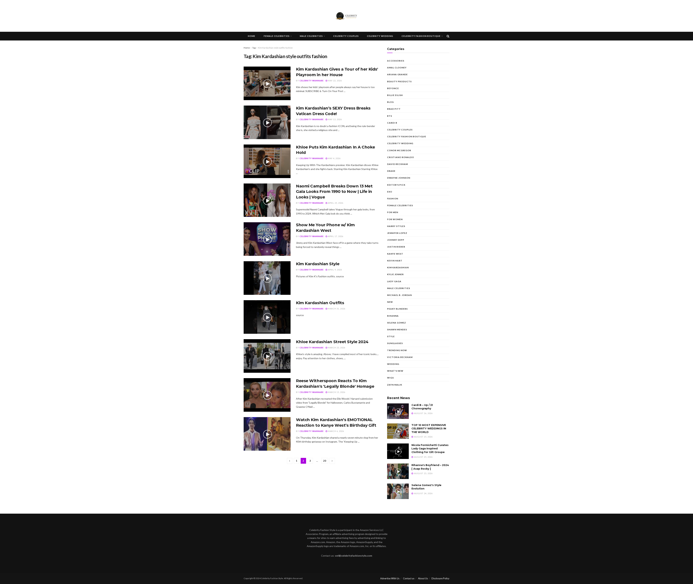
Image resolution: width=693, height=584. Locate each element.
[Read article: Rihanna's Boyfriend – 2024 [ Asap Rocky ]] (398, 471)
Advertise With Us (389, 578)
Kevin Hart (394, 260)
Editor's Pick (396, 184)
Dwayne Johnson (398, 177)
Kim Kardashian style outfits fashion (275, 47)
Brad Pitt (394, 109)
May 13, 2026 (334, 119)
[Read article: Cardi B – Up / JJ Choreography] (398, 411)
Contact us (408, 578)
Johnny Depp (395, 240)
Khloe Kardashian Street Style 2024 (332, 341)
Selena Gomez (396, 322)
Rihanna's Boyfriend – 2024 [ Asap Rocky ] (430, 466)
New (390, 302)
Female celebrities (276, 36)
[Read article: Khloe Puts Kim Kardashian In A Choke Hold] (267, 161)
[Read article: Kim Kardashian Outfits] (267, 317)
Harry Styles (396, 226)
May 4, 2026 (334, 158)
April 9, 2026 (334, 269)
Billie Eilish (395, 95)
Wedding (393, 364)
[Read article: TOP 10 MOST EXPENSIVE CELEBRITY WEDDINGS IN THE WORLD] (398, 431)
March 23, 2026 (336, 347)
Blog (390, 102)
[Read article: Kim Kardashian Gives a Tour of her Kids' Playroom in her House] (267, 83)
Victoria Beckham (400, 357)
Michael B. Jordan (399, 295)
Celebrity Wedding (380, 36)
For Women (395, 219)
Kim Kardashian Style (317, 263)
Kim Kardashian (398, 267)
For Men (392, 212)
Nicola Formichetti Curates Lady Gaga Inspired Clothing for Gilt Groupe (429, 448)
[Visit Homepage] (346, 16)
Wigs (390, 377)
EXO (389, 191)
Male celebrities (311, 36)
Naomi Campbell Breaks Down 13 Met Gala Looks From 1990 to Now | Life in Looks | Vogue (334, 192)
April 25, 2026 (335, 203)
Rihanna (393, 315)
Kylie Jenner (395, 274)
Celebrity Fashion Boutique (421, 36)
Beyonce (393, 88)
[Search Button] (448, 36)
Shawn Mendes (397, 329)
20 (324, 460)
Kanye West (395, 253)
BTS (389, 116)
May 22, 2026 (334, 80)
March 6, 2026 (335, 431)
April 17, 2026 (335, 236)
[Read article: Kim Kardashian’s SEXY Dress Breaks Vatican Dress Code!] (267, 122)
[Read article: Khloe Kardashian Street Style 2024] (267, 356)
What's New (395, 370)
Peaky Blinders (397, 308)
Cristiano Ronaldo (400, 157)
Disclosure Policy (440, 578)
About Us (423, 578)
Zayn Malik (394, 384)
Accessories (395, 60)
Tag (254, 47)
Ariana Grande (397, 74)
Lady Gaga (394, 281)
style (391, 336)
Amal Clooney (397, 67)
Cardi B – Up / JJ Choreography (422, 406)
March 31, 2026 (336, 308)
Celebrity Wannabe (312, 80)
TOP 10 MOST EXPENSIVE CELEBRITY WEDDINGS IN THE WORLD (428, 428)
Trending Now (397, 350)
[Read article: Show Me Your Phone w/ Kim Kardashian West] (267, 239)
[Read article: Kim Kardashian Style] (267, 278)
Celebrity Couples (346, 36)
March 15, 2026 (336, 392)
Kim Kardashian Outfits (320, 302)
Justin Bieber (396, 246)
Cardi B (392, 122)
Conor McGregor (399, 150)
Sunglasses (395, 343)
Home (251, 36)
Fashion (392, 198)
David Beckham (397, 164)
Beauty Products (399, 81)
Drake (391, 171)
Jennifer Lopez (397, 233)
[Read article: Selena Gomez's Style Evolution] (398, 491)
